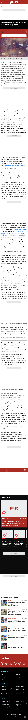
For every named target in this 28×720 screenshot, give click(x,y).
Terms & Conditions (6, 693)
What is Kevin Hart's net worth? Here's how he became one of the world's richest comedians (13, 523)
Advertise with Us (5, 690)
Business (18, 677)
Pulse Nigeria (4, 701)
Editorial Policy (20, 689)
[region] (14, 540)
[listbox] (14, 540)
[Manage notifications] (25, 717)
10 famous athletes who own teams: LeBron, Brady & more (15, 646)
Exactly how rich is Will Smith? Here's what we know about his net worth (7, 544)
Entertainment (12, 618)
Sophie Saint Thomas (20, 229)
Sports (10, 600)
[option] (7, 540)
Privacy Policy (20, 686)
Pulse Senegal (20, 701)
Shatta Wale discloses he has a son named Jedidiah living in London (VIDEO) (17, 621)
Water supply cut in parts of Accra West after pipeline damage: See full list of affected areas (17, 613)
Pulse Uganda (5, 707)
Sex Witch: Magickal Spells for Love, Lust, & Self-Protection (12, 234)
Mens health (11, 6)
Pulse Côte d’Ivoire (19, 705)
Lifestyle (5, 6)
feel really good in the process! (14, 165)
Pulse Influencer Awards (20, 692)
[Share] (25, 32)
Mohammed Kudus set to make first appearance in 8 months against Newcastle (16, 604)
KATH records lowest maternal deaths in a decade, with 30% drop (17, 638)
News (9, 609)
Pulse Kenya (4, 704)
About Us (3, 686)
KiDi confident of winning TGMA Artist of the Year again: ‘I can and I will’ (17, 630)
